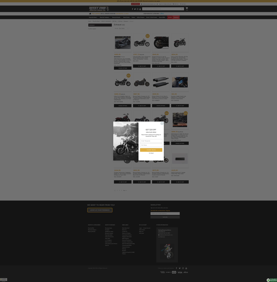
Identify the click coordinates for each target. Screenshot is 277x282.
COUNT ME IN (151, 150)
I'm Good (151, 153)
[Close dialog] (162, 123)
